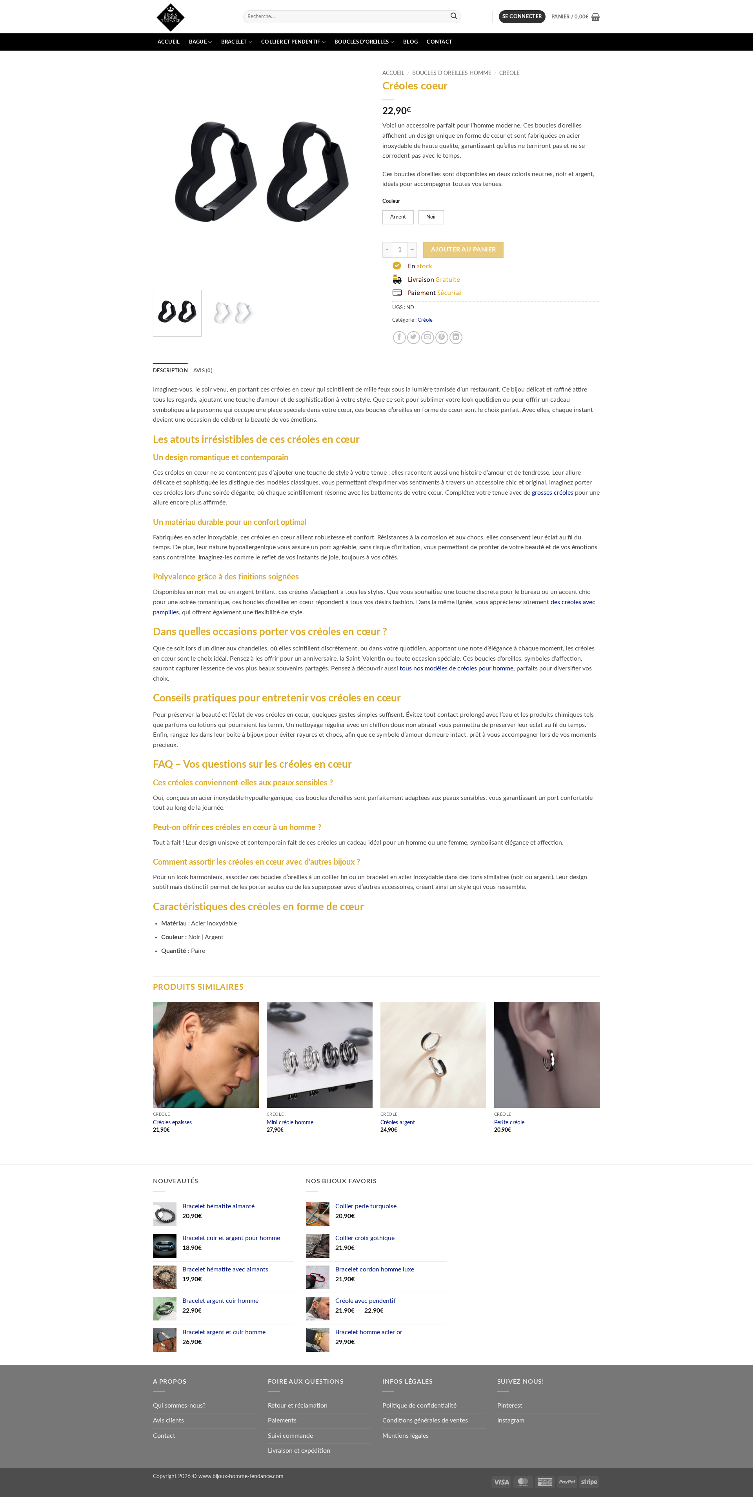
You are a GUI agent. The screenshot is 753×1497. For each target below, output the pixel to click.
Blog (410, 42)
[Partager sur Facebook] (399, 337)
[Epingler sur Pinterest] (441, 337)
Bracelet (234, 42)
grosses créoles (552, 493)
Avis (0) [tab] (203, 370)
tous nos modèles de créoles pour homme (456, 668)
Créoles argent (397, 1122)
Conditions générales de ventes (425, 1420)
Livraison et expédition (299, 1451)
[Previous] (167, 175)
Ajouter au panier (463, 250)
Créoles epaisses (172, 1122)
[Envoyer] (454, 17)
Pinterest (509, 1405)
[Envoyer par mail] (427, 337)
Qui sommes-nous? (179, 1405)
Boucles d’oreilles (362, 42)
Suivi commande (290, 1436)
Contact (439, 42)
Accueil (169, 42)
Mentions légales (405, 1436)
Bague (198, 42)
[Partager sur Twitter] (413, 337)
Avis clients (168, 1420)
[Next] (356, 175)
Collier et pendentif (290, 42)
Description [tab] (170, 370)
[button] (522, 16)
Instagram (510, 1420)
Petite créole (509, 1122)
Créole (509, 73)
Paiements (282, 1420)
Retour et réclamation (297, 1405)
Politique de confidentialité (419, 1405)
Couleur (391, 201)
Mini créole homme (290, 1122)
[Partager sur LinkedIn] (455, 337)
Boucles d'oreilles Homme (451, 73)
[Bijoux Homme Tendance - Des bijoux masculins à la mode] (192, 16)
